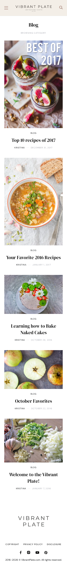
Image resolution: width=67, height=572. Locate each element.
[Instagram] (28, 552)
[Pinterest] (45, 552)
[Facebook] (21, 552)
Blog (34, 133)
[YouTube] (37, 552)
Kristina (19, 147)
